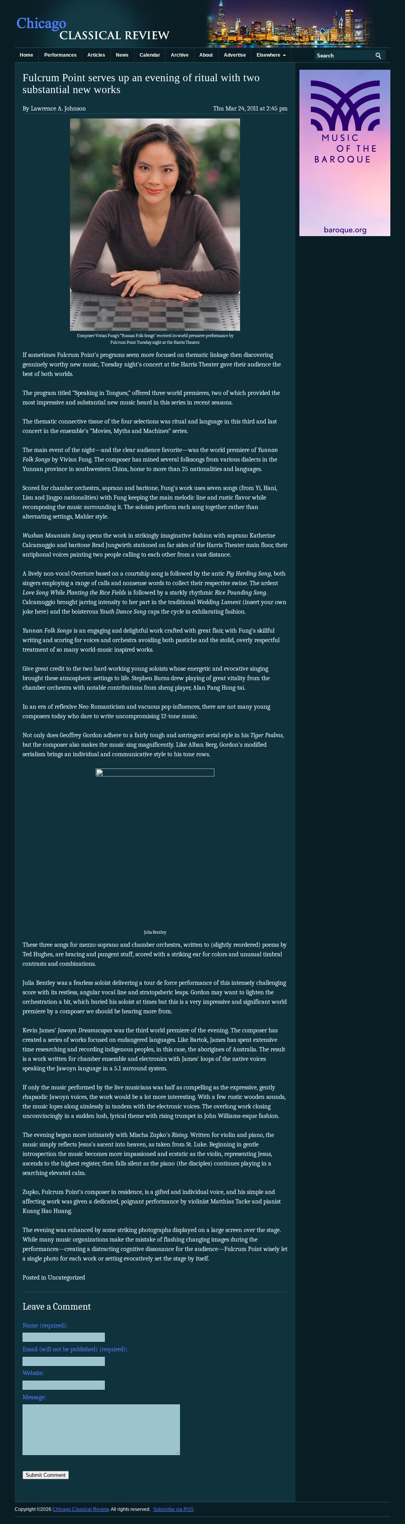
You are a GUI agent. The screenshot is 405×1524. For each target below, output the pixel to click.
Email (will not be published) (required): (75, 1349)
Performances (60, 55)
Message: (34, 1397)
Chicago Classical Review (94, 24)
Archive (180, 55)
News (122, 55)
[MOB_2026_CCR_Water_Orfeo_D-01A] (345, 234)
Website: (33, 1373)
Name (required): (45, 1325)
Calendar (150, 55)
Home (26, 55)
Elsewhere (270, 55)
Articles (96, 55)
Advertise (235, 55)
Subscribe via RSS (173, 1509)
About (206, 55)
